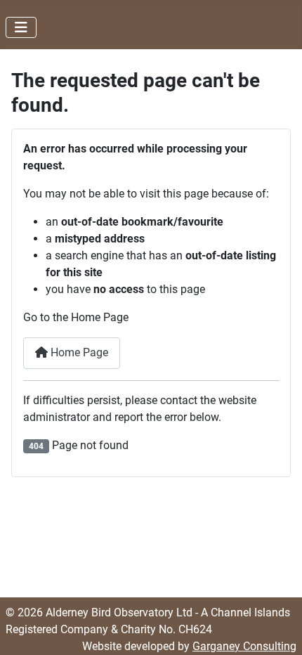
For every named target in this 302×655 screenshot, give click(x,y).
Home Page (78, 352)
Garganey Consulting (244, 646)
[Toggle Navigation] (21, 27)
